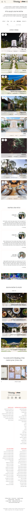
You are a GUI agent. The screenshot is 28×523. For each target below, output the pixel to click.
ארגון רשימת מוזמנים (9, 410)
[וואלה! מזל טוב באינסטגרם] (16, 398)
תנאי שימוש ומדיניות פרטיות (14, 502)
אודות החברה (8, 501)
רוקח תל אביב (23, 440)
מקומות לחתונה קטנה (22, 480)
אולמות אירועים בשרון (22, 469)
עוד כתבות (14, 290)
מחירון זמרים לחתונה (9, 418)
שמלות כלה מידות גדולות (8, 475)
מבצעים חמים (10, 420)
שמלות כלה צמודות (9, 481)
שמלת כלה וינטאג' (9, 464)
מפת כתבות (17, 499)
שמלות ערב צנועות (9, 484)
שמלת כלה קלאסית (9, 462)
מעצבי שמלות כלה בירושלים (8, 458)
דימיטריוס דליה (23, 410)
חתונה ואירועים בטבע (22, 477)
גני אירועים (24, 450)
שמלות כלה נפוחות (9, 479)
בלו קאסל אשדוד (23, 418)
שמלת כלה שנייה (10, 472)
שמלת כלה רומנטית (9, 468)
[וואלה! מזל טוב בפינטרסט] (12, 398)
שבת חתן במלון (23, 486)
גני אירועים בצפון (23, 458)
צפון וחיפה (19, 21)
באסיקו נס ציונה (23, 443)
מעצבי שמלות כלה (9, 450)
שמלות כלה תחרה (9, 476)
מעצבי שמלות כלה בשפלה (8, 456)
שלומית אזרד (24, 421)
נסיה (25, 428)
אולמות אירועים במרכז (22, 466)
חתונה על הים (23, 478)
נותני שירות (14, 498)
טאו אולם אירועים (23, 409)
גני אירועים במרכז (23, 451)
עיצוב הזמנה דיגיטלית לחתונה (7, 413)
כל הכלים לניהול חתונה (8, 409)
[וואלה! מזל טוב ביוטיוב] (20, 398)
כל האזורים (24, 21)
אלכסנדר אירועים (23, 437)
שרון (14, 21)
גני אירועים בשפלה (22, 455)
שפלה (8, 21)
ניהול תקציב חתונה (9, 412)
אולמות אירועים (23, 464)
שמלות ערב (11, 483)
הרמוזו (25, 424)
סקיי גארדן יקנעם (23, 434)
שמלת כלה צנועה (10, 465)
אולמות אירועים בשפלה (21, 470)
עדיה (25, 423)
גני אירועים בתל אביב (22, 461)
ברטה (25, 429)
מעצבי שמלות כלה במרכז (8, 451)
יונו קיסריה (24, 439)
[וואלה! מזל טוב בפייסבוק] (8, 398)
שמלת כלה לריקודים (9, 473)
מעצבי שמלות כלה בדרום (8, 455)
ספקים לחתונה (20, 498)
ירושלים (3, 21)
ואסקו (25, 413)
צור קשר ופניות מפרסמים (17, 501)
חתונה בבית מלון (23, 481)
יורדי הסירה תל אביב (22, 417)
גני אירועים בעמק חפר (22, 462)
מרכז (11, 21)
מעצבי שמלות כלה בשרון (8, 453)
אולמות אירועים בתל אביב (21, 475)
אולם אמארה (23, 412)
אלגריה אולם (24, 435)
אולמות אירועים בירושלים (21, 473)
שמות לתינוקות (11, 499)
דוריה (25, 426)
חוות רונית (24, 432)
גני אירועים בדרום (23, 456)
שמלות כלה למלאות (9, 467)
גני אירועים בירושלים (22, 459)
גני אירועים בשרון (23, 453)
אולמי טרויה (24, 415)
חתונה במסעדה (23, 484)
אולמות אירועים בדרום (22, 472)
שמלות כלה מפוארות (9, 478)
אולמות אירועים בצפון (22, 467)
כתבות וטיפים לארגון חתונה (8, 415)
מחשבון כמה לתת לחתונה (8, 417)
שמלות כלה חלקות (9, 470)
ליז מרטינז (24, 431)
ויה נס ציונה (24, 442)
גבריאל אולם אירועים (22, 420)
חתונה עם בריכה (23, 483)
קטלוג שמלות (7, 498)
